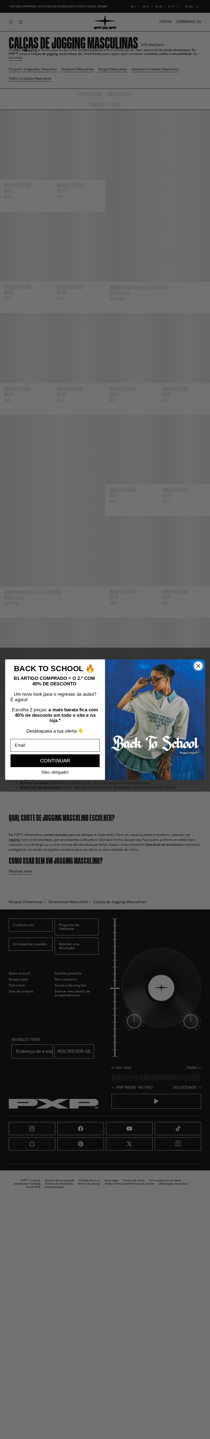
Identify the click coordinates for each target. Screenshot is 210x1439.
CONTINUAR (55, 760)
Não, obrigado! (55, 772)
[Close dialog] (198, 665)
